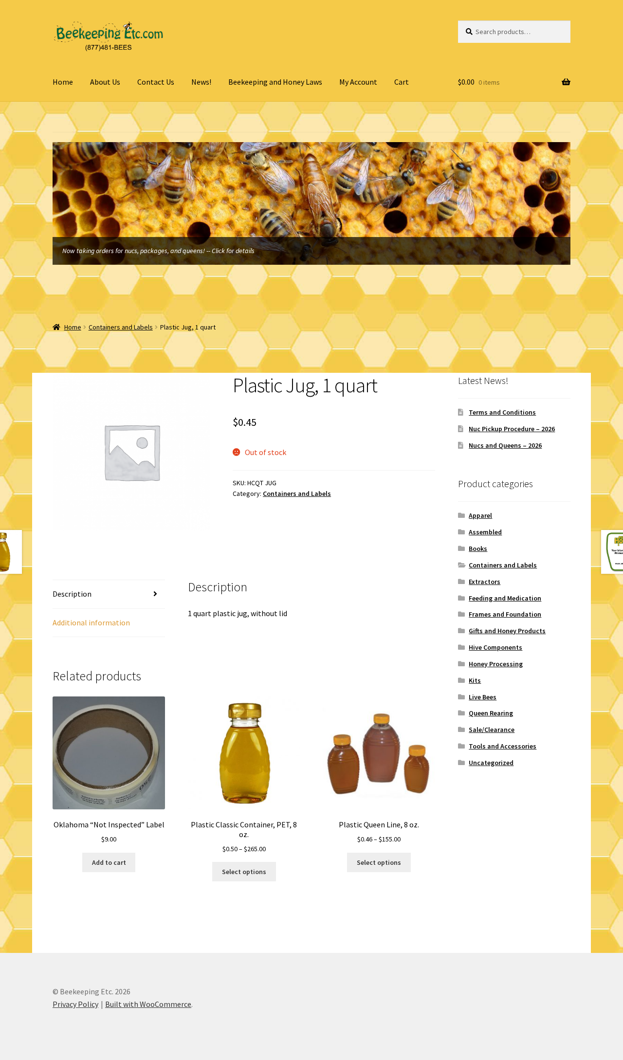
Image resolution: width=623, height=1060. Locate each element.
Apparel (480, 515)
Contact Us (155, 82)
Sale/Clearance (491, 729)
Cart (401, 82)
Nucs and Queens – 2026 (505, 445)
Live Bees (482, 697)
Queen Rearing (491, 713)
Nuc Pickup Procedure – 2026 (512, 428)
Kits (475, 680)
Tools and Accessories (502, 746)
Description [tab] (72, 594)
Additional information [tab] (91, 622)
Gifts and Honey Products (507, 630)
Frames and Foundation (505, 614)
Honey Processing (496, 663)
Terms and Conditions (502, 412)
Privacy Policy (75, 1004)
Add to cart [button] (109, 862)
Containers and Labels (121, 327)
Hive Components (495, 647)
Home (63, 82)
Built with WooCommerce (148, 1004)
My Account (358, 82)
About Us (105, 82)
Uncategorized (491, 762)
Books (478, 548)
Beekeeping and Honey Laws (275, 82)
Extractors (484, 581)
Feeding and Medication (505, 598)
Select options (244, 871)
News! (201, 82)
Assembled (485, 532)
